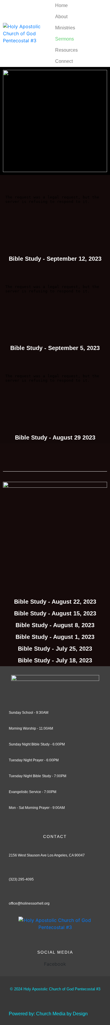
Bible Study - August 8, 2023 (55, 625)
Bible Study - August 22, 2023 (55, 601)
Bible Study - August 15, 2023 (55, 613)
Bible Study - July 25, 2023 (55, 648)
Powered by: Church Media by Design (48, 1013)
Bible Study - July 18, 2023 (55, 660)
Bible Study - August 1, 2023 (55, 637)
